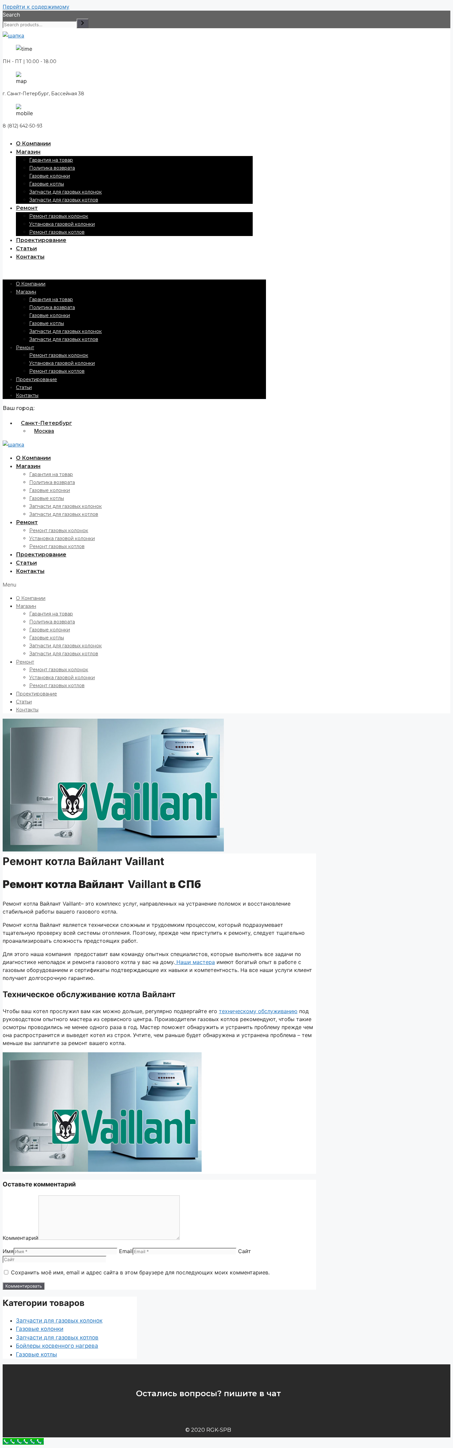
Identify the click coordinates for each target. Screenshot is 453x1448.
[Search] (83, 23)
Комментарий (20, 1238)
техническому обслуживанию (258, 1011)
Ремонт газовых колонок (58, 216)
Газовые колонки (49, 176)
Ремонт (27, 208)
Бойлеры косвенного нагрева (57, 1345)
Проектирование (41, 240)
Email (126, 1251)
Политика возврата (52, 168)
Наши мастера (195, 962)
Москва (44, 431)
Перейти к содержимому (36, 6)
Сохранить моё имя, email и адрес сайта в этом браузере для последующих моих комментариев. (140, 1272)
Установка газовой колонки (62, 224)
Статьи (26, 248)
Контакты (30, 257)
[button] (134, 270)
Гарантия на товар (51, 160)
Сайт (244, 1251)
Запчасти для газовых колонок (65, 192)
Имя (8, 1251)
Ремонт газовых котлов (57, 232)
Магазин (28, 152)
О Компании (33, 143)
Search (11, 14)
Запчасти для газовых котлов (63, 200)
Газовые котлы (46, 184)
